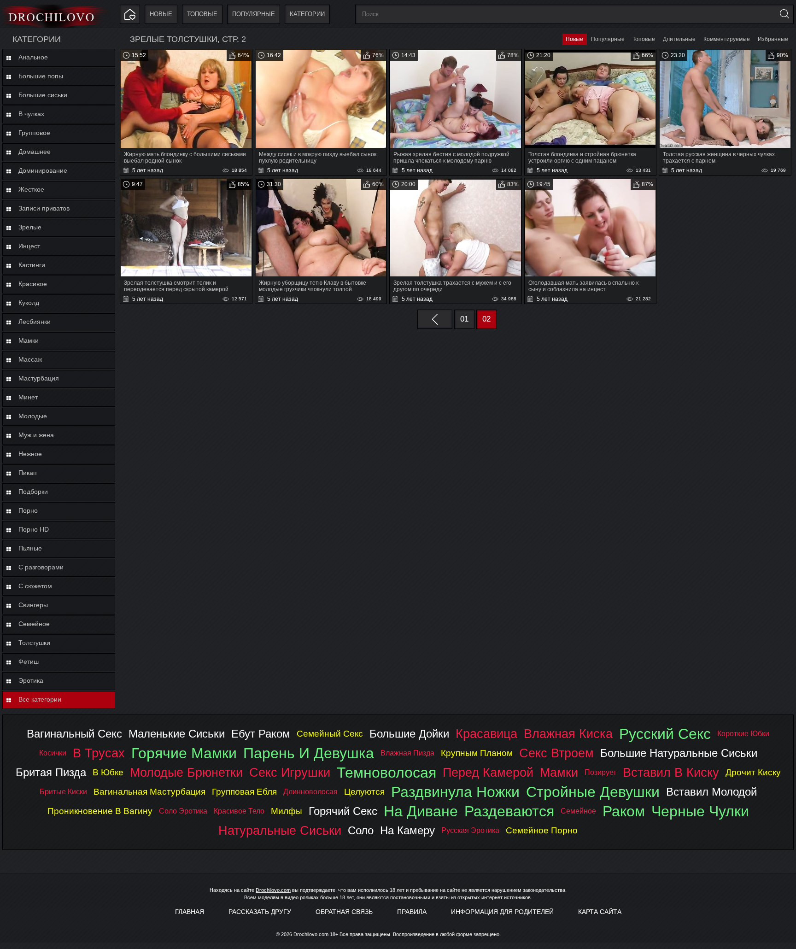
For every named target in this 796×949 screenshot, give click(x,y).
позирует (600, 772)
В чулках (31, 113)
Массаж (30, 359)
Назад (434, 319)
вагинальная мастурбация (149, 792)
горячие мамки (184, 753)
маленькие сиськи (177, 733)
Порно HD (33, 529)
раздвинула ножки (455, 792)
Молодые (32, 416)
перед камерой (488, 772)
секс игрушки (289, 772)
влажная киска (568, 733)
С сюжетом (35, 586)
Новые (161, 14)
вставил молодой (711, 791)
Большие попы (40, 76)
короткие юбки (743, 734)
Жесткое (31, 189)
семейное (578, 811)
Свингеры (33, 605)
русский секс (665, 733)
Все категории (39, 699)
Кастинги (31, 265)
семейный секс (330, 733)
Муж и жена (36, 435)
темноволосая (386, 772)
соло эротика (183, 811)
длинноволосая (310, 792)
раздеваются (509, 811)
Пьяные (30, 548)
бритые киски (63, 792)
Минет (28, 397)
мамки (559, 772)
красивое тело (239, 811)
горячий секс (343, 811)
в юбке (108, 772)
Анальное (33, 57)
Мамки (28, 340)
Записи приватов (44, 208)
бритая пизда (51, 772)
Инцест (29, 246)
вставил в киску (671, 772)
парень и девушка (308, 753)
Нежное (30, 453)
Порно (28, 510)
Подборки (33, 491)
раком (624, 811)
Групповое (34, 132)
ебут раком (260, 733)
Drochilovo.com (273, 890)
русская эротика (470, 830)
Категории (307, 14)
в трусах (99, 753)
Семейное (34, 623)
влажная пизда (407, 753)
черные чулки (700, 811)
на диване (421, 811)
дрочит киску (753, 772)
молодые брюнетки (186, 772)
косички (52, 753)
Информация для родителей (502, 911)
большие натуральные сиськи (678, 753)
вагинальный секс (74, 733)
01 (464, 319)
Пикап (27, 472)
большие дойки (409, 733)
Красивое (32, 283)
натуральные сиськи (279, 830)
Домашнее (34, 151)
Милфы (286, 811)
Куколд (28, 302)
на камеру (407, 830)
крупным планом (477, 753)
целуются (364, 792)
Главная (189, 911)
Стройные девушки (593, 792)
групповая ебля (244, 792)
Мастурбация (38, 378)
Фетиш (28, 661)
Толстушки (34, 642)
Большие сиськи (42, 95)
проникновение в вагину (99, 811)
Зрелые (29, 227)
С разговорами (41, 567)
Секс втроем (556, 753)
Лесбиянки (34, 321)
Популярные (253, 14)
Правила (412, 911)
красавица (486, 733)
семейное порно (542, 830)
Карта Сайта (599, 911)
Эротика (30, 680)
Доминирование (42, 170)
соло (361, 830)
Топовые (202, 14)
